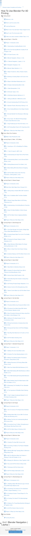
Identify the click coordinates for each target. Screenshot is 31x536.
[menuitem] (1, 3)
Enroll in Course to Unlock (15, 532)
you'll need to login (21, 530)
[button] (1, 1)
